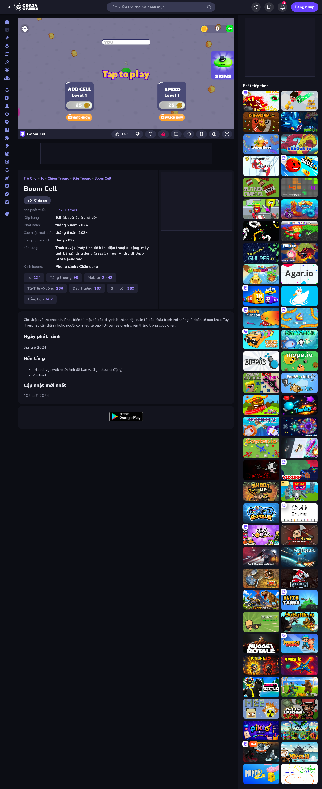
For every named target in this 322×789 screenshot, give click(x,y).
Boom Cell (103, 178)
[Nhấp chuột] (7, 178)
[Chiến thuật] (7, 122)
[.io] (7, 154)
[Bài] (7, 98)
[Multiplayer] (7, 70)
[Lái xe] (7, 162)
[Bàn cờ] (7, 106)
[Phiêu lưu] (7, 186)
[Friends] (256, 7)
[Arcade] (7, 90)
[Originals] (7, 62)
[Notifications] (282, 7)
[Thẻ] (7, 214)
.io (42, 178)
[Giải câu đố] (7, 130)
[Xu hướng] (7, 46)
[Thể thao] (7, 194)
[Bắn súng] (7, 114)
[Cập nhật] (7, 54)
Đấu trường (82, 178)
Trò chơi (30, 178)
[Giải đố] (7, 138)
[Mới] (7, 38)
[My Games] (269, 7)
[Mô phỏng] (7, 170)
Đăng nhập (304, 7)
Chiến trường (58, 178)
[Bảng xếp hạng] (7, 78)
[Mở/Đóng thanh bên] (7, 7)
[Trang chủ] (7, 22)
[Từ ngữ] (7, 202)
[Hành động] (7, 146)
